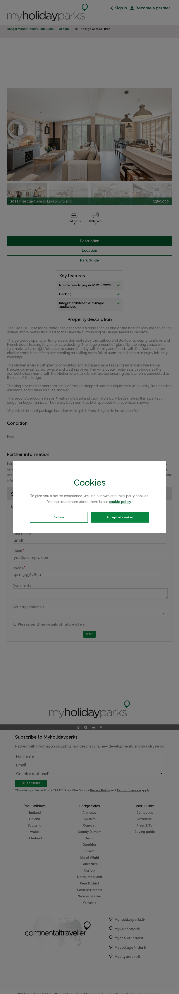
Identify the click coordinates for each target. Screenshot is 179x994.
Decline (59, 517)
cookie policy (120, 502)
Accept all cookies (120, 517)
